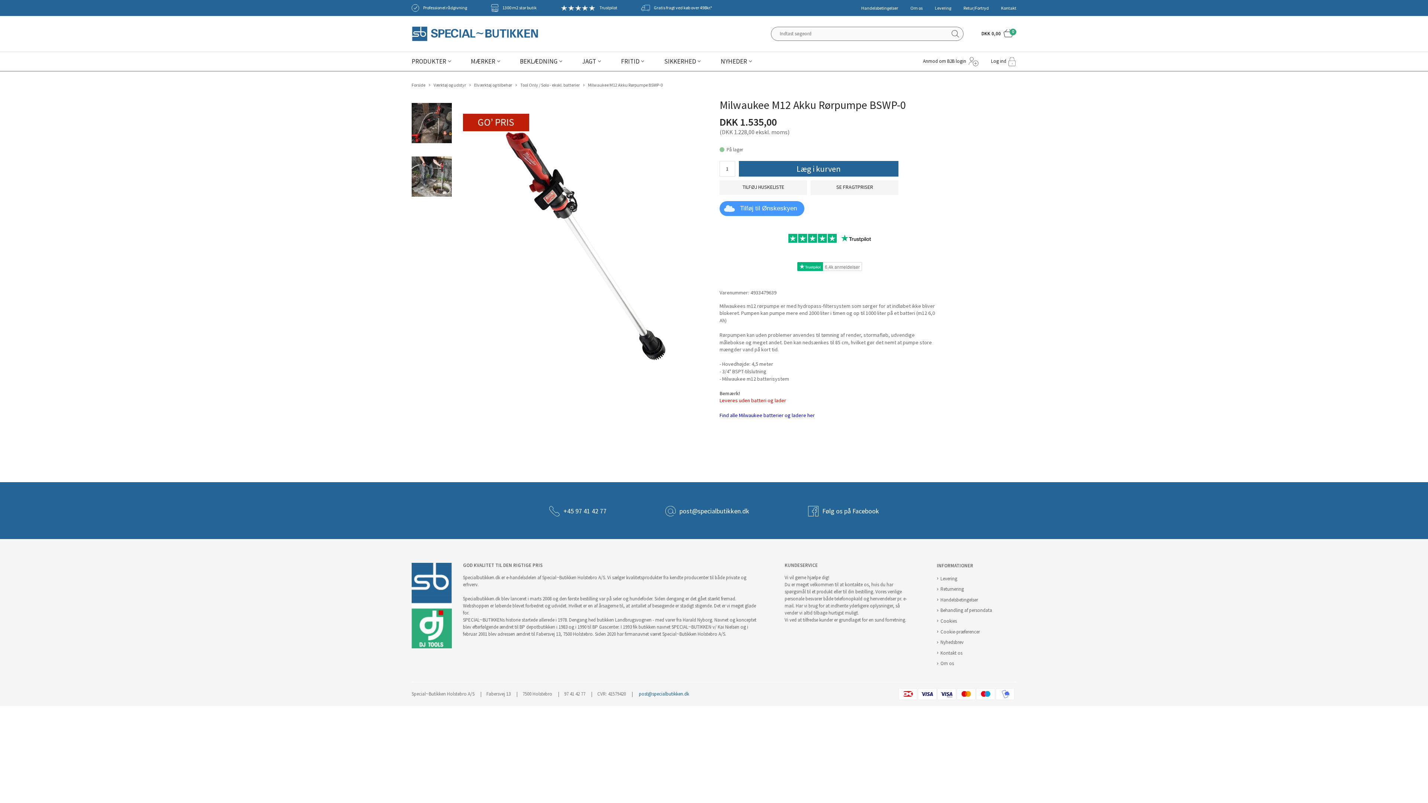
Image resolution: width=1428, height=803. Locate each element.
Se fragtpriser (854, 187)
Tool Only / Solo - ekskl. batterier (550, 85)
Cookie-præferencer (960, 632)
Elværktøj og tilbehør (493, 85)
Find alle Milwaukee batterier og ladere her (767, 415)
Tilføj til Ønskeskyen (768, 208)
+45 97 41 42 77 (585, 511)
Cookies (948, 621)
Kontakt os (951, 653)
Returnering (952, 589)
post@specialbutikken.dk (714, 511)
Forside (418, 85)
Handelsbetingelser (879, 8)
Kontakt (1008, 8)
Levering (943, 8)
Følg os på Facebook (850, 511)
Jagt (589, 61)
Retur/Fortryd (976, 8)
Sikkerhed (680, 61)
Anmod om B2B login (944, 61)
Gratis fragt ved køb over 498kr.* (683, 8)
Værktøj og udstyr (450, 85)
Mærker (483, 61)
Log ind (998, 61)
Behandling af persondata (966, 610)
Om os (916, 8)
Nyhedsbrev (952, 642)
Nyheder (734, 61)
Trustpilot (608, 8)
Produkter (429, 61)
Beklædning (538, 61)
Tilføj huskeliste (763, 187)
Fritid (630, 61)
